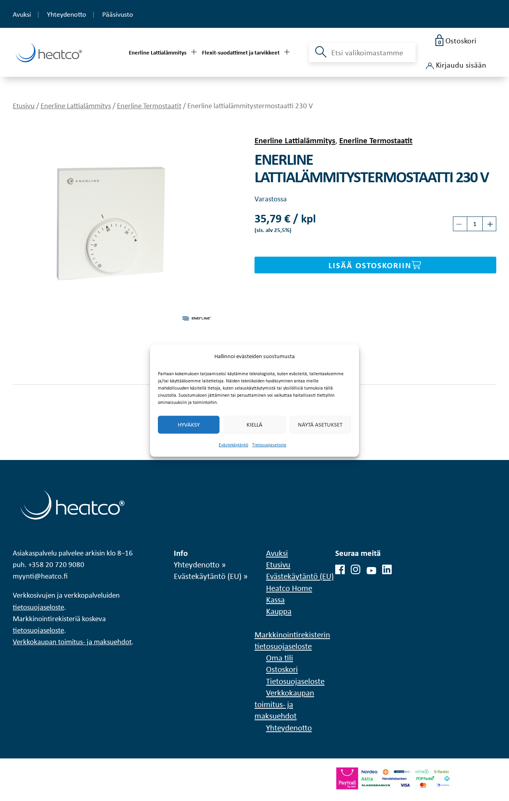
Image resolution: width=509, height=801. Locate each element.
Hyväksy (189, 425)
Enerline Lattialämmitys (158, 52)
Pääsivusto (117, 14)
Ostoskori (282, 668)
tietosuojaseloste (38, 607)
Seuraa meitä (358, 552)
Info (181, 552)
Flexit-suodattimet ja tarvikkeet (241, 52)
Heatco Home (289, 587)
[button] (320, 56)
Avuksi (22, 14)
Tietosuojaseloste (269, 445)
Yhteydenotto (66, 14)
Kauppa (278, 610)
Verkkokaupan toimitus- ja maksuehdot (72, 642)
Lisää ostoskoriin (370, 265)
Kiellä (254, 425)
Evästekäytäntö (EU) (207, 575)
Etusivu (24, 105)
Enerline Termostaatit (149, 105)
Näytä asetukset (320, 425)
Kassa (275, 599)
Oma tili (279, 657)
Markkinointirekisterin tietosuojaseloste (292, 640)
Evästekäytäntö (233, 445)
